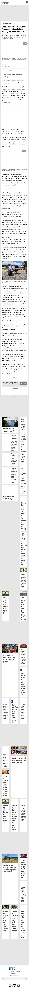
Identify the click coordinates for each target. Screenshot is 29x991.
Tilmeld (24, 383)
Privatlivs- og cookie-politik (14, 971)
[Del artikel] (5, 64)
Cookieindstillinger (13, 973)
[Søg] (26, 978)
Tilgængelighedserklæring (14, 975)
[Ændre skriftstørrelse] (2, 64)
